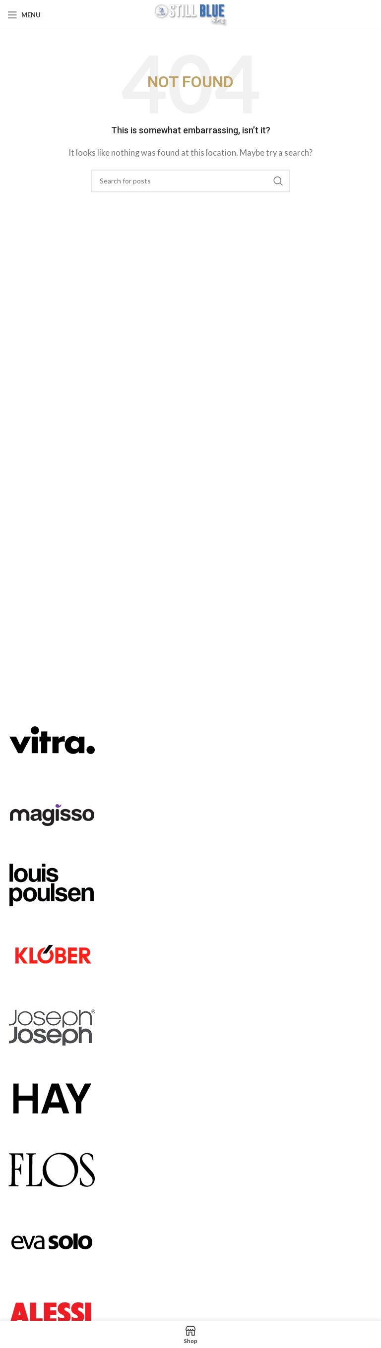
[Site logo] (190, 13)
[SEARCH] (278, 181)
